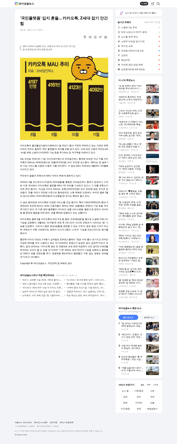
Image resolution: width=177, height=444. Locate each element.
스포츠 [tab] (155, 384)
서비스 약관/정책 (66, 422)
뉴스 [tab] (142, 384)
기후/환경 (138, 391)
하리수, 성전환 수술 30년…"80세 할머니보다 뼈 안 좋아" (42, 280)
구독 (145, 3)
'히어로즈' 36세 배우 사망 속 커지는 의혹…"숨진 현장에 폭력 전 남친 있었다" (42, 287)
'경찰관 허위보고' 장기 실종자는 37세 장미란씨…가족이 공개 (86, 291)
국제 (152, 396)
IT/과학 (138, 402)
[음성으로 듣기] (90, 37)
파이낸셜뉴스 (26, 3)
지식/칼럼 (125, 408)
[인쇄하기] (105, 37)
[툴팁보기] (159, 22)
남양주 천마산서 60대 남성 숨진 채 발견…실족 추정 (42, 291)
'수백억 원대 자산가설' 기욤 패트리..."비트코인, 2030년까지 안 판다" (86, 287)
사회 (152, 391)
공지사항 (53, 422)
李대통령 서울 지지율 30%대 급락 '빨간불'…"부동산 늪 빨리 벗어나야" (86, 283)
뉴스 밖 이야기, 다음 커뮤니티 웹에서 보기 (143, 13)
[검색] (159, 3)
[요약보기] (84, 37)
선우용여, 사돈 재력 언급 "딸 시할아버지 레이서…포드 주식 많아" (42, 295)
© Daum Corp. (21, 435)
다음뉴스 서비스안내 (23, 422)
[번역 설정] (95, 37)
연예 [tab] (148, 384)
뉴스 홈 (125, 391)
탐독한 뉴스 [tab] (149, 317)
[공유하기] (152, 3)
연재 (139, 408)
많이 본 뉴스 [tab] (128, 317)
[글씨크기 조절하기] (100, 37)
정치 (139, 396)
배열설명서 (152, 408)
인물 (152, 402)
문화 (125, 402)
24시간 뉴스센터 (41, 422)
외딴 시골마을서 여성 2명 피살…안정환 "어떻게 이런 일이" (42, 283)
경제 (125, 396)
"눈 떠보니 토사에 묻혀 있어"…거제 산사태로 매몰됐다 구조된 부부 (86, 280)
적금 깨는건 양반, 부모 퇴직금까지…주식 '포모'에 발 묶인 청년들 (86, 295)
